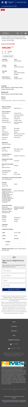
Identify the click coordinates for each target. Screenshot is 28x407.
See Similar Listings (8, 56)
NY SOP (20, 355)
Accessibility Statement (12, 354)
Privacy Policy (18, 353)
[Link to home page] (10, 2)
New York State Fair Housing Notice (14, 403)
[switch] (18, 33)
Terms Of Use (8, 353)
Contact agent (5, 33)
